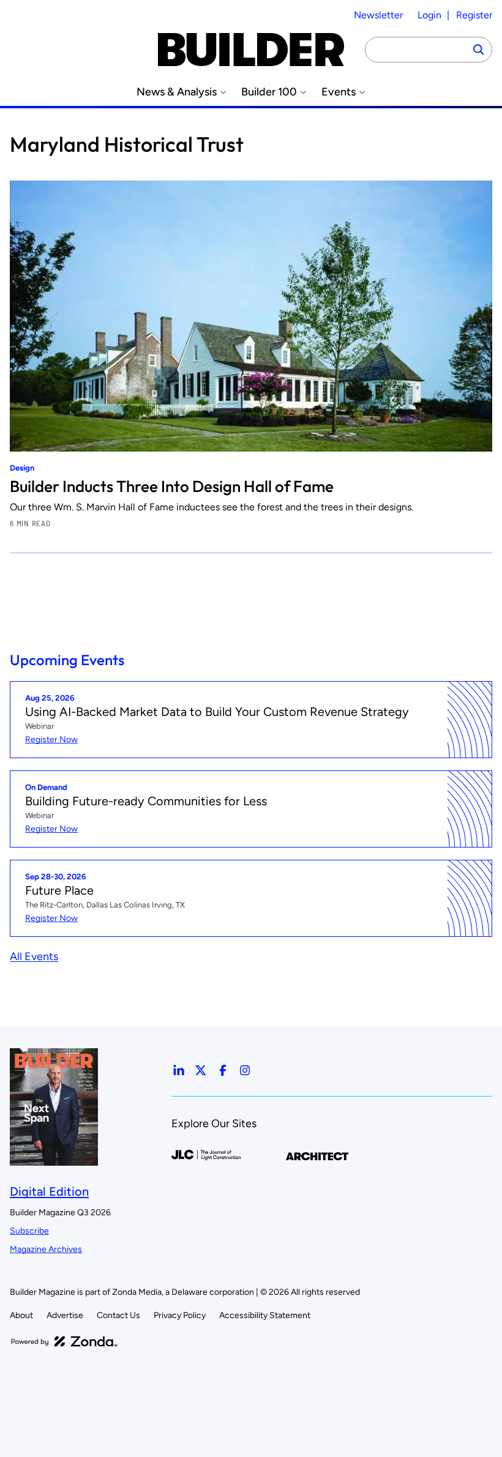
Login (429, 15)
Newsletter (378, 15)
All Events (34, 956)
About (21, 1315)
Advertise (65, 1315)
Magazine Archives (46, 1249)
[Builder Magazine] (251, 49)
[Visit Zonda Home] (64, 1341)
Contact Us (118, 1315)
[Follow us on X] (200, 1070)
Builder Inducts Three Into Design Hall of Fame (172, 486)
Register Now (51, 739)
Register (474, 15)
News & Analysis (177, 92)
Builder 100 (269, 92)
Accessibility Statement (264, 1315)
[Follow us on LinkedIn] (178, 1070)
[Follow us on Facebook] (222, 1070)
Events (338, 92)
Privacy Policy (180, 1315)
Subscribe (29, 1231)
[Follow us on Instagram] (245, 1070)
